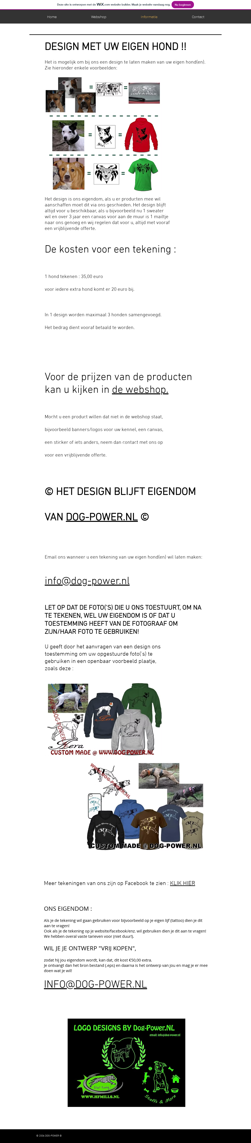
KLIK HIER (182, 883)
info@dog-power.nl (87, 581)
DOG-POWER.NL (102, 517)
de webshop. (140, 390)
